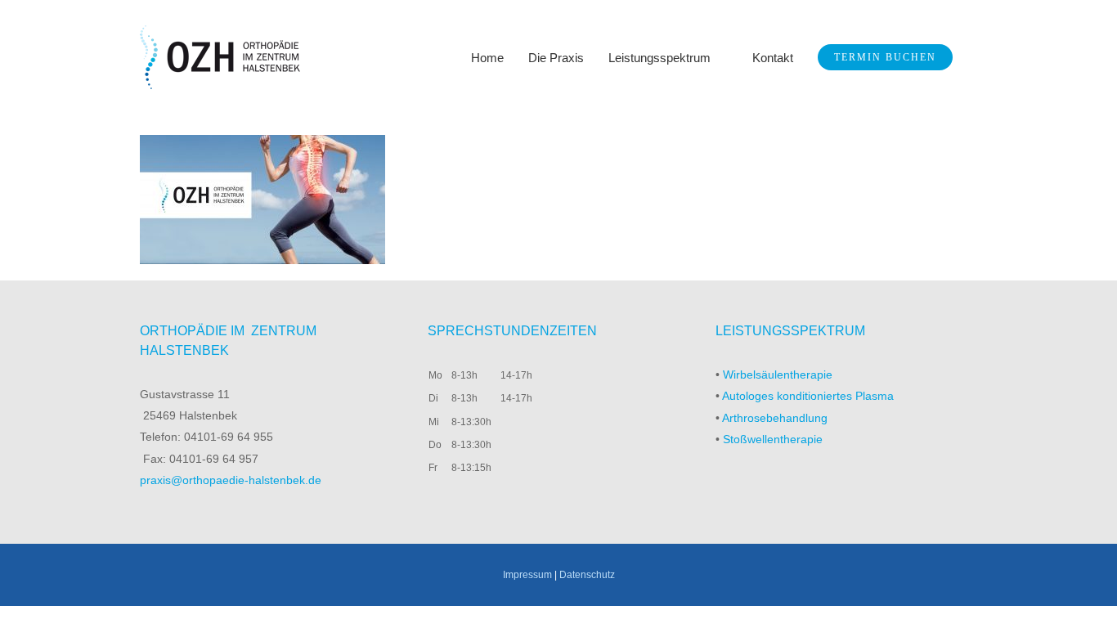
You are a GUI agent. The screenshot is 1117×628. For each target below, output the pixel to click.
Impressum (527, 575)
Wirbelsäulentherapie (777, 374)
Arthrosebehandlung (775, 417)
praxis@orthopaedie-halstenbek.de (230, 480)
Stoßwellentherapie (773, 439)
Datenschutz (587, 575)
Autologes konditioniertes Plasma (808, 395)
